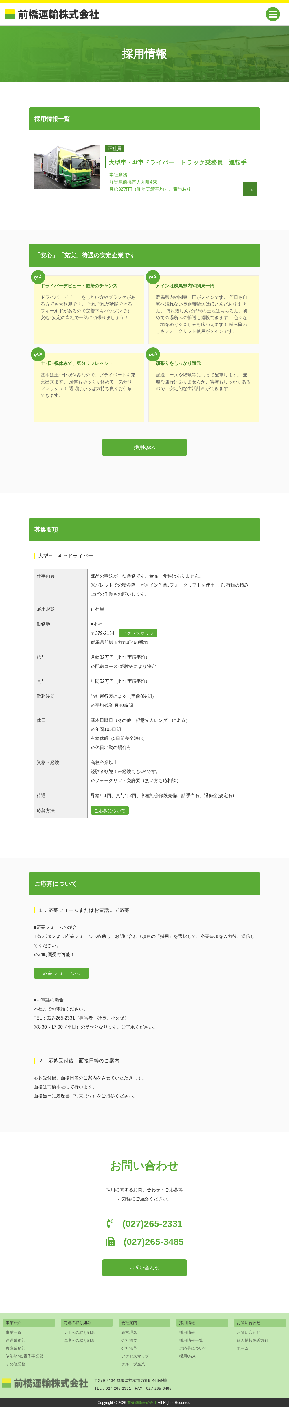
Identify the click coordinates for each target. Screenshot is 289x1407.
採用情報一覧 (191, 1340)
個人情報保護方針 (252, 1340)
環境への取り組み (79, 1340)
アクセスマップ (138, 633)
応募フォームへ (61, 973)
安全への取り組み (79, 1332)
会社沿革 (129, 1348)
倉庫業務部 (15, 1348)
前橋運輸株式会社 (142, 1403)
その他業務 (15, 1364)
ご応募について (110, 810)
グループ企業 (133, 1364)
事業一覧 (13, 1332)
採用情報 (187, 1332)
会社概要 (129, 1340)
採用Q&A (144, 447)
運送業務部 (15, 1340)
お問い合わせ (144, 1268)
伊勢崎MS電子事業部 (24, 1356)
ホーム (243, 1348)
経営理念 (129, 1332)
